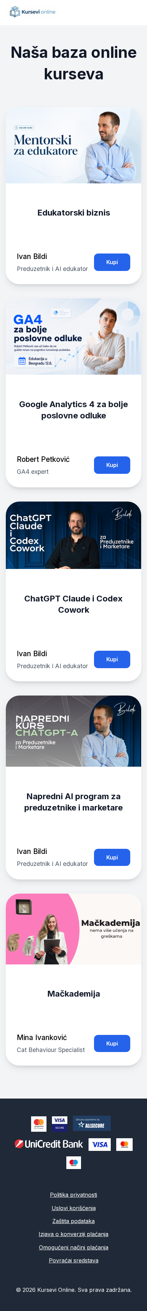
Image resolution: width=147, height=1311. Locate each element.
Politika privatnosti (73, 1194)
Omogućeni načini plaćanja (73, 1247)
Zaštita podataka (73, 1221)
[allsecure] (94, 1124)
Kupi (112, 262)
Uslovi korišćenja (74, 1208)
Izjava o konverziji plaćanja (73, 1234)
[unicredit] (49, 1144)
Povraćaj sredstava (73, 1260)
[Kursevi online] (32, 16)
